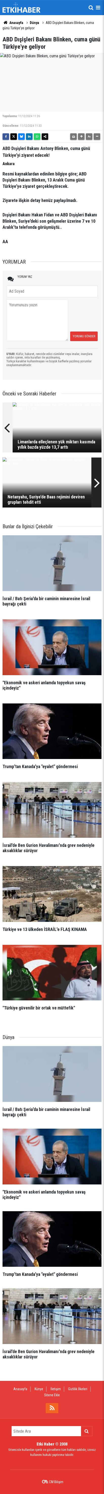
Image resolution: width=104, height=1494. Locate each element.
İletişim (55, 1389)
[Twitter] (13, 136)
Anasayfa (16, 23)
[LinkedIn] (29, 136)
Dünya (34, 23)
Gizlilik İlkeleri (77, 1389)
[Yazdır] (73, 136)
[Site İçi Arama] (90, 7)
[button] (81, 136)
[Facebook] (6, 136)
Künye (39, 1389)
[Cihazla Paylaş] (45, 136)
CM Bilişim (56, 1482)
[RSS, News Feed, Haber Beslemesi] (52, 1408)
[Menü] (97, 7)
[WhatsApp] (37, 136)
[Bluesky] (21, 136)
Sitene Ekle (52, 1395)
